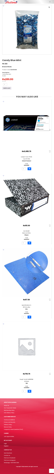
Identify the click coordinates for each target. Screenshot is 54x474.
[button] (49, 7)
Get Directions (8, 453)
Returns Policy (8, 427)
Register (6, 446)
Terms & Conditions (9, 420)
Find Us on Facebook (9, 458)
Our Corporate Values (10, 408)
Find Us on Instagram (10, 460)
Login (5, 443)
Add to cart (6, 88)
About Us (6, 405)
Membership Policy (9, 410)
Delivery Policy (8, 424)
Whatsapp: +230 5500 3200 (11, 462)
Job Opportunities (9, 436)
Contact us (7, 455)
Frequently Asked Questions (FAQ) (13, 429)
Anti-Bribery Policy (9, 413)
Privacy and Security (9, 422)
